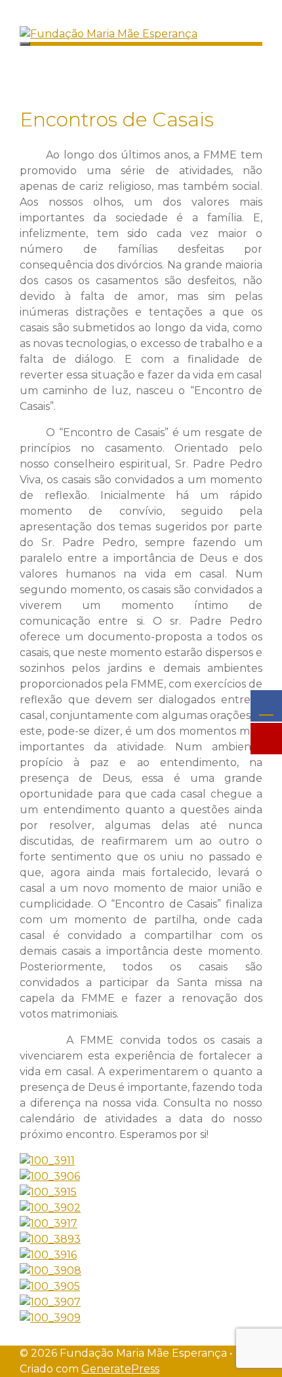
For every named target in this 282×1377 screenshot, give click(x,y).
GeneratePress (120, 1369)
